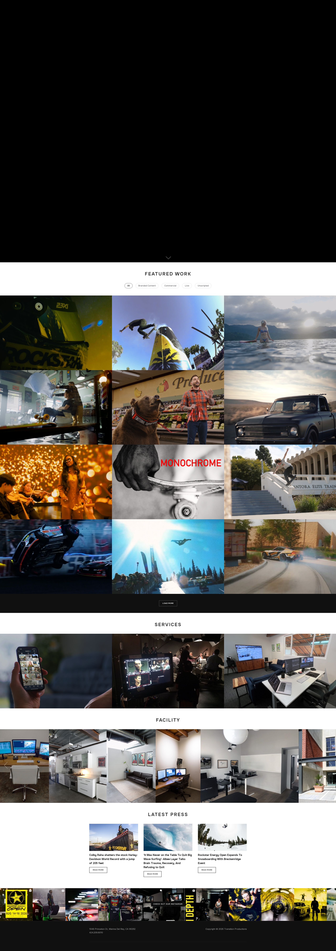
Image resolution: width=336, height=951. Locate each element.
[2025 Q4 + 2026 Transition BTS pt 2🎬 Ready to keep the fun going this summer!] (147, 904)
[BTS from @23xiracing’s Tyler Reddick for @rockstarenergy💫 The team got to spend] (310, 904)
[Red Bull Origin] (168, 332)
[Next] (329, 765)
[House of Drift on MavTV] (56, 556)
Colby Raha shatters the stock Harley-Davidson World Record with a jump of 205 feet (113, 859)
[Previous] (6, 765)
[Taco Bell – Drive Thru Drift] (280, 556)
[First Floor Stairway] (201, 731)
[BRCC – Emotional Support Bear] (168, 407)
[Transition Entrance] (97, 731)
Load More (168, 603)
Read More (98, 870)
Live (187, 285)
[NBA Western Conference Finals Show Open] (56, 482)
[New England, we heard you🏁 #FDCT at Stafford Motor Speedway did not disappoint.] (81, 904)
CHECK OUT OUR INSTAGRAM (168, 904)
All (128, 285)
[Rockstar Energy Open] (56, 407)
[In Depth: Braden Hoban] (280, 482)
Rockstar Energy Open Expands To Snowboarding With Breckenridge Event (220, 859)
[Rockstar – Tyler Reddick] (56, 332)
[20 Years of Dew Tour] (168, 556)
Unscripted (203, 285)
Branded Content (147, 285)
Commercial (170, 285)
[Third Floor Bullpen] (152, 731)
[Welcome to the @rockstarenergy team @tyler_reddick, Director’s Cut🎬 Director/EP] (245, 904)
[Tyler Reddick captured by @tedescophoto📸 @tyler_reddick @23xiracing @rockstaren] (277, 904)
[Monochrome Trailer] (168, 482)
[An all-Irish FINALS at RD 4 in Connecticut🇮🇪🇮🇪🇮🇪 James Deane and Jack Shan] (114, 904)
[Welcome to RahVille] (280, 407)
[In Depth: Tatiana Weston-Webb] (280, 332)
